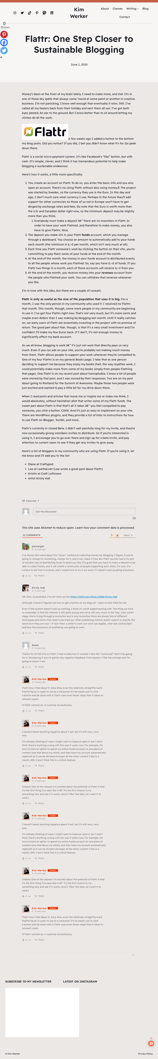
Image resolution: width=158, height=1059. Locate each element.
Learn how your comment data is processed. (105, 527)
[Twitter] (4, 50)
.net (50, 469)
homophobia (96, 373)
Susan (35, 645)
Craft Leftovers (51, 473)
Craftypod (46, 464)
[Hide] (1, 57)
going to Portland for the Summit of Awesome (61, 383)
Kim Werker (39, 679)
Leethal (42, 469)
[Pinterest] (4, 34)
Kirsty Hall (43, 478)
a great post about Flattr (85, 469)
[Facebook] (4, 42)
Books (80, 359)
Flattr (25, 156)
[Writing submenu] (138, 8)
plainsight (38, 546)
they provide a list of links (85, 415)
